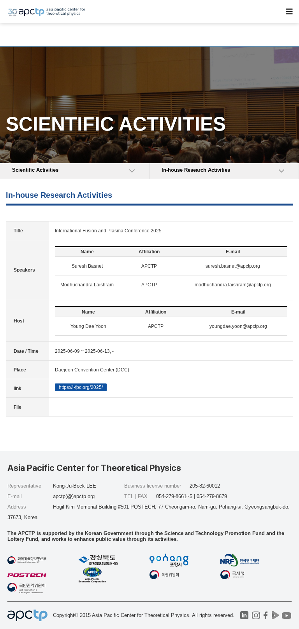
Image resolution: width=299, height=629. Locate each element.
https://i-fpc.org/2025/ (81, 387)
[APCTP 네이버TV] (275, 615)
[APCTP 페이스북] (266, 615)
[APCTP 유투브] (287, 615)
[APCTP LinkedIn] (244, 615)
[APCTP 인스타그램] (256, 615)
